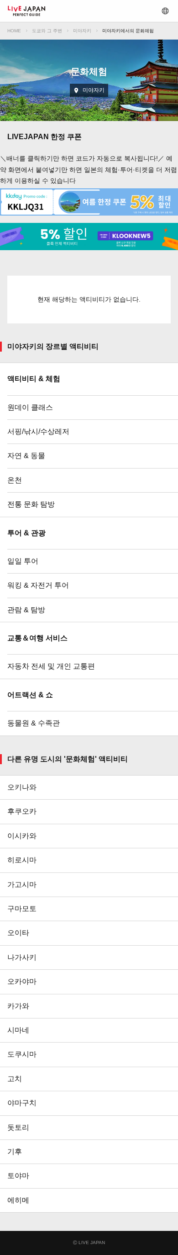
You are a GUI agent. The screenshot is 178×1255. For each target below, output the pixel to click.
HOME (14, 30)
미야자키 (82, 30)
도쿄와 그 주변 (47, 30)
